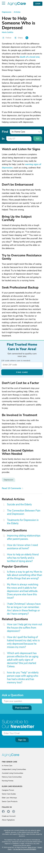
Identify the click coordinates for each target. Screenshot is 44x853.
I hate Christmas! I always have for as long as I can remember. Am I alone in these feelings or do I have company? (24, 608)
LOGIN (37, 4)
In (3, 139)
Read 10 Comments (11, 488)
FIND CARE (22, 372)
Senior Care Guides (9, 794)
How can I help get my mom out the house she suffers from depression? (24, 628)
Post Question (22, 707)
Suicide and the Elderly (19, 504)
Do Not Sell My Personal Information (24, 849)
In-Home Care (7, 765)
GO (37, 138)
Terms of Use (32, 847)
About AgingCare (8, 820)
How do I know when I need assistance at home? (22, 546)
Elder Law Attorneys (9, 798)
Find (5, 131)
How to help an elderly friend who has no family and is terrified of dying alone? (23, 558)
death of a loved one (29, 56)
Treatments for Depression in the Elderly (23, 521)
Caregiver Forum (8, 790)
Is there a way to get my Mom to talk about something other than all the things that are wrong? (24, 575)
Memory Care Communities (12, 777)
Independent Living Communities (14, 769)
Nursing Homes (7, 781)
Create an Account (8, 816)
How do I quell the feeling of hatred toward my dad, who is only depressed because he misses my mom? (23, 642)
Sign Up (22, 739)
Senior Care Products (9, 801)
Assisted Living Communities (12, 773)
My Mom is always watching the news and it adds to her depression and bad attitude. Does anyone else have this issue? (22, 591)
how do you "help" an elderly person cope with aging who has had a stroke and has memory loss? (23, 677)
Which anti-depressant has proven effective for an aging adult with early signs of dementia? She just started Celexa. (22, 660)
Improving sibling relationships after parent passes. (23, 537)
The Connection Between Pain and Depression (23, 512)
